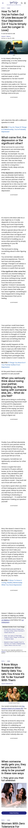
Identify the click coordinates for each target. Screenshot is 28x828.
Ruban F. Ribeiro (6, 36)
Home (3, 8)
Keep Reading (14, 813)
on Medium (5, 620)
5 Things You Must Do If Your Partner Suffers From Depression (13, 365)
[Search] (21, 3)
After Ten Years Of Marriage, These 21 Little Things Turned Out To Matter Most (14, 637)
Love (8, 8)
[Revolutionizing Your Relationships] (14, 2)
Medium (3, 651)
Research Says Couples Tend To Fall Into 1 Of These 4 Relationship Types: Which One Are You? (14, 643)
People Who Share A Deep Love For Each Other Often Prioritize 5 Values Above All (14, 631)
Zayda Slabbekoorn (7, 683)
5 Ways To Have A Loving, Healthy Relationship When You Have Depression (11, 582)
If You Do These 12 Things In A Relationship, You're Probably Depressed (14, 129)
